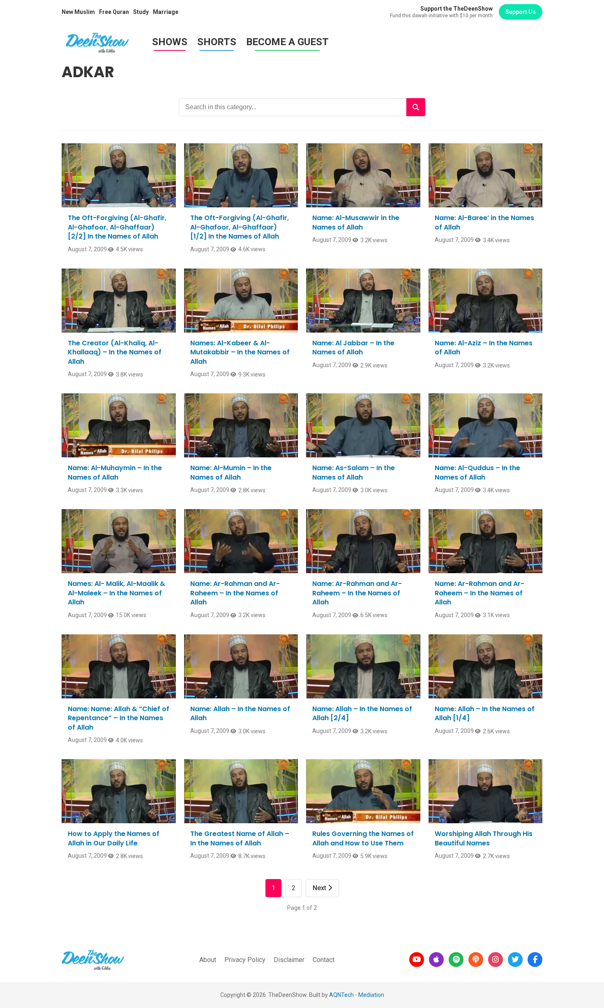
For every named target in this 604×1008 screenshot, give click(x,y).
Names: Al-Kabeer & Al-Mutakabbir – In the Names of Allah (240, 352)
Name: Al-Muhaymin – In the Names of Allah (115, 472)
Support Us (520, 12)
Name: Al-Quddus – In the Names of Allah (477, 472)
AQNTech (341, 995)
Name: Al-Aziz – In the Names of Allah (484, 347)
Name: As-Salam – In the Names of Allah (353, 472)
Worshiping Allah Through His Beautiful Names (484, 838)
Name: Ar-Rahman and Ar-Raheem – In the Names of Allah (235, 593)
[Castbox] (475, 959)
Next (320, 888)
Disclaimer (289, 960)
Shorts (216, 42)
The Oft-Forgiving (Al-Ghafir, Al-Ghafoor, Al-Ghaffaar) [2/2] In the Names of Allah (117, 227)
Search (415, 107)
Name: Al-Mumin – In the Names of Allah (231, 472)
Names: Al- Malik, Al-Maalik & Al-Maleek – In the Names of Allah (116, 593)
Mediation (371, 995)
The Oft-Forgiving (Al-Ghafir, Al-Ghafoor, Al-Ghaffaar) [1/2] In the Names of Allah (239, 227)
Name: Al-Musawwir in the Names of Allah (355, 222)
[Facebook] (535, 959)
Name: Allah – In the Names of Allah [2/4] (362, 713)
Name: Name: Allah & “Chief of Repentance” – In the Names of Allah (118, 718)
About (207, 960)
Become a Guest (287, 42)
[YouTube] (416, 959)
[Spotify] (456, 959)
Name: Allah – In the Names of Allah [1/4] (485, 713)
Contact (323, 960)
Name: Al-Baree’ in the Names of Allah (484, 222)
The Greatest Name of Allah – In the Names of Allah (239, 838)
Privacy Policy (244, 960)
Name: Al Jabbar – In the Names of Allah (353, 347)
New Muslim (78, 12)
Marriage (165, 12)
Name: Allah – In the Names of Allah (240, 713)
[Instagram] (495, 959)
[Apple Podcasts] (436, 959)
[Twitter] (515, 959)
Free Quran (114, 12)
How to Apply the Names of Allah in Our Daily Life (113, 838)
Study (141, 12)
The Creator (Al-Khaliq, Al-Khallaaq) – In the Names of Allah (114, 352)
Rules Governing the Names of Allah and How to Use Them (363, 838)
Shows (169, 42)
